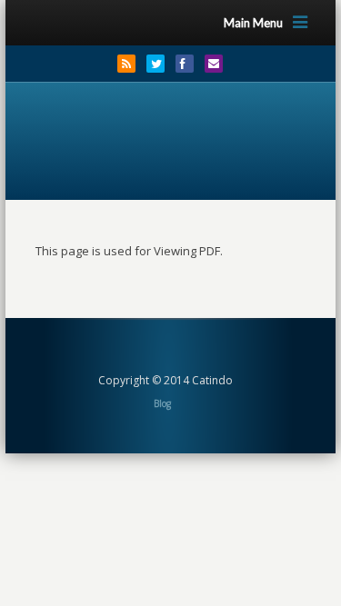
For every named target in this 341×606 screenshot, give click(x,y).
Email (214, 64)
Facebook (185, 64)
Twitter (155, 64)
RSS (126, 64)
